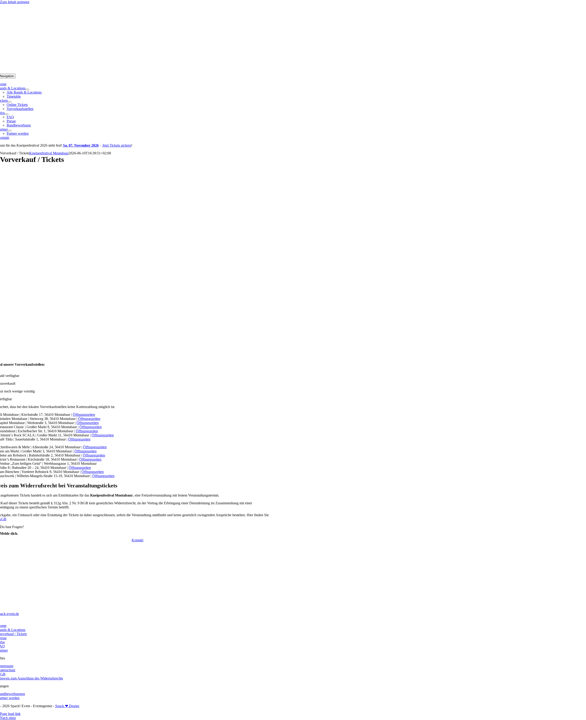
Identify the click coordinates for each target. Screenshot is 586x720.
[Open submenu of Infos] (6, 114)
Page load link (10, 714)
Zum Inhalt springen (14, 2)
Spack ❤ (61, 706)
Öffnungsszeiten (95, 447)
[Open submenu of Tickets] (9, 101)
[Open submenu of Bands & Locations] (27, 89)
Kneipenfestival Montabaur (49, 153)
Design (73, 706)
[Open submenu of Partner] (9, 130)
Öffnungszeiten (84, 414)
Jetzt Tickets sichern (116, 145)
